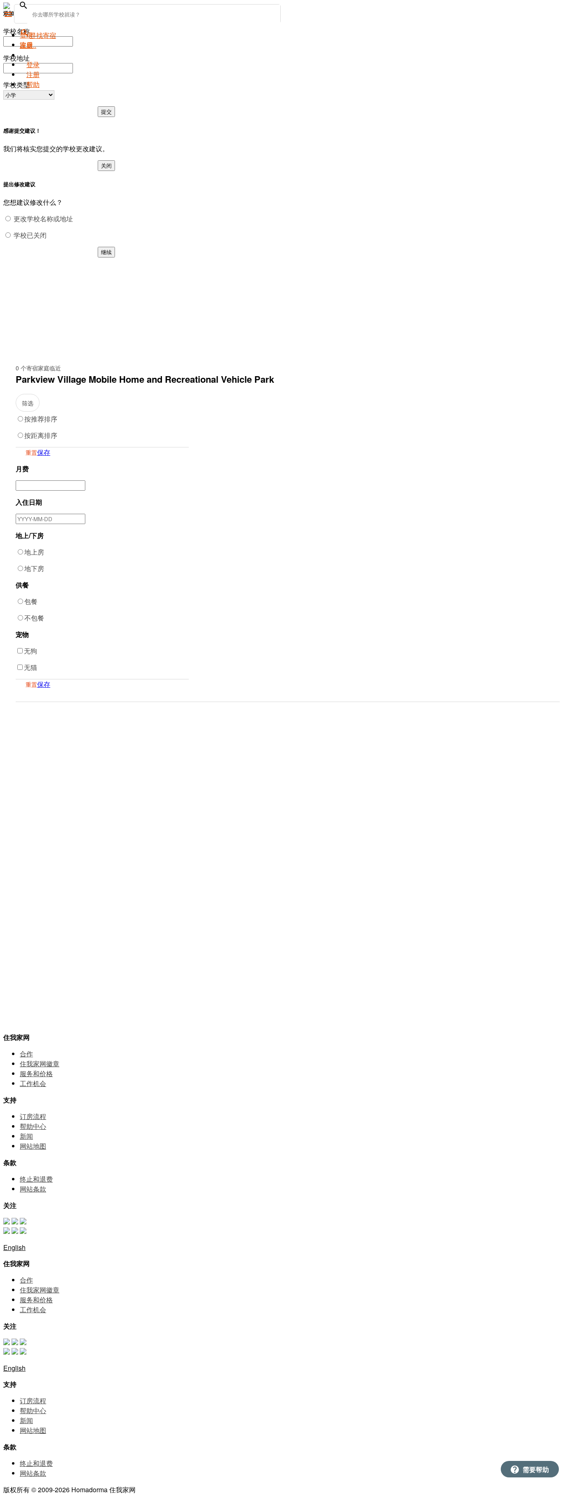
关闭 (106, 165)
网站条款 (33, 1189)
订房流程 (33, 1116)
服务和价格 (36, 1073)
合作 (26, 1053)
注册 (33, 74)
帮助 (33, 84)
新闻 (26, 1136)
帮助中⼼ (33, 1126)
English (14, 1247)
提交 (106, 111)
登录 (33, 64)
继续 (106, 252)
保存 (43, 452)
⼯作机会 (33, 1083)
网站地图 (33, 1146)
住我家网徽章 (39, 1063)
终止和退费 (36, 1179)
